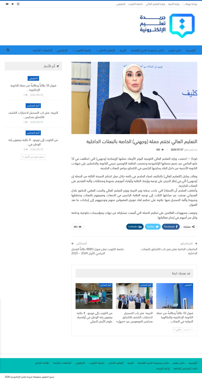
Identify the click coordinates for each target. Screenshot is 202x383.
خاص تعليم (174, 50)
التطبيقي (120, 4)
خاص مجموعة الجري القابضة (147, 50)
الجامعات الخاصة (42, 50)
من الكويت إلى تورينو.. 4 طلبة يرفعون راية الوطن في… (33, 142)
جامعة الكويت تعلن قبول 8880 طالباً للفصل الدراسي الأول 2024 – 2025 (97, 251)
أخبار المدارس (145, 285)
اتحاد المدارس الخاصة (185, 368)
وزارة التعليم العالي (155, 4)
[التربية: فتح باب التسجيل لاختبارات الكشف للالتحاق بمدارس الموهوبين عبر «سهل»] (134, 296)
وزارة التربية (174, 4)
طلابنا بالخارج (42, 363)
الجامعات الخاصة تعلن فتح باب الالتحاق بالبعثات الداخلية (169, 251)
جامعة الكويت (135, 4)
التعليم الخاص (107, 50)
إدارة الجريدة (163, 368)
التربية (123, 50)
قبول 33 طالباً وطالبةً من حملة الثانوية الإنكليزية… (33, 87)
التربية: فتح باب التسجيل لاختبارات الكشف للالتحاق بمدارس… (33, 115)
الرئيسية (190, 50)
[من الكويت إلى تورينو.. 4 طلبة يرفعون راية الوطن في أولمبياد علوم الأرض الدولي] (94, 296)
